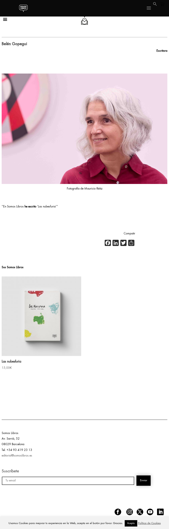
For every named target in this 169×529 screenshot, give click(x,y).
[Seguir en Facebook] (118, 512)
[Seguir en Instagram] (129, 512)
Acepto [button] (131, 523)
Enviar (143, 480)
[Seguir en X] (140, 512)
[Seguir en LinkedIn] (160, 512)
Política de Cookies (149, 523)
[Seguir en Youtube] (150, 512)
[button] (155, 5)
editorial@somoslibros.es (17, 455)
